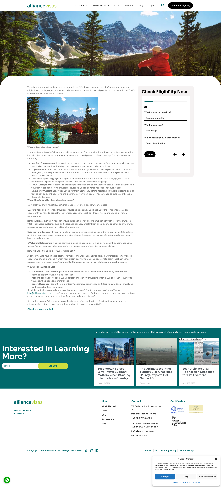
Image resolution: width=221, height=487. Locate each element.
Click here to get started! (40, 309)
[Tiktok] (86, 450)
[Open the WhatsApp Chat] (7, 480)
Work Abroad (81, 5)
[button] (216, 459)
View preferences (207, 476)
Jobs (116, 5)
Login (151, 5)
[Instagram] (91, 450)
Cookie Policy (177, 482)
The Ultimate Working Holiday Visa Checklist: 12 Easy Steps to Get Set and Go (156, 373)
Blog (141, 5)
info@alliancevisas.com (39, 293)
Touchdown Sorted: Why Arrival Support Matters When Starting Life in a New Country (114, 373)
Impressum (196, 482)
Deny (186, 476)
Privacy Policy (187, 482)
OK (148, 154)
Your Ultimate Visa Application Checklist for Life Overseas (198, 372)
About (128, 5)
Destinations (100, 5)
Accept (165, 476)
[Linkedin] (96, 450)
